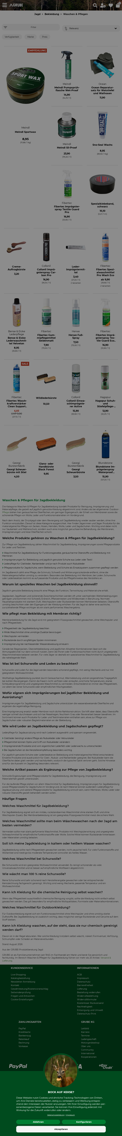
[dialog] (61, 568)
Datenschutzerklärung (55, 1115)
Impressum (70, 1115)
